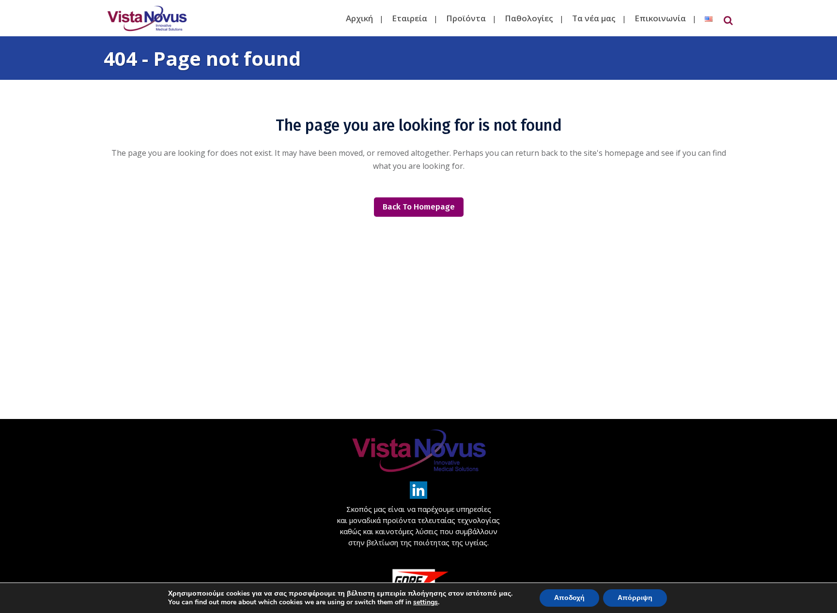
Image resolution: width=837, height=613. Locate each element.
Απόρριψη (635, 597)
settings (425, 602)
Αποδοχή (569, 597)
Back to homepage (419, 207)
